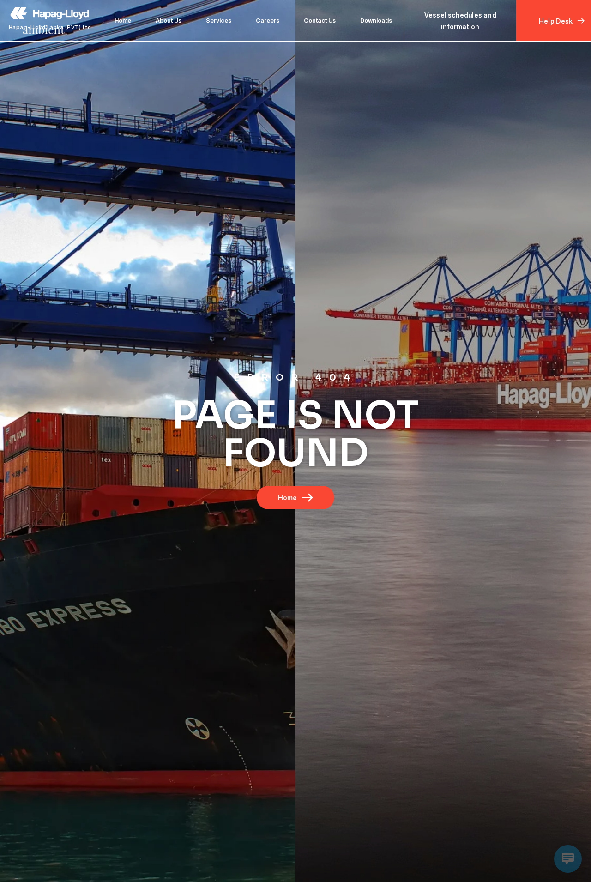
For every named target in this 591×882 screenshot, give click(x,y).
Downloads (376, 20)
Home (123, 20)
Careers (267, 20)
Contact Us (320, 20)
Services (218, 20)
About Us (168, 20)
